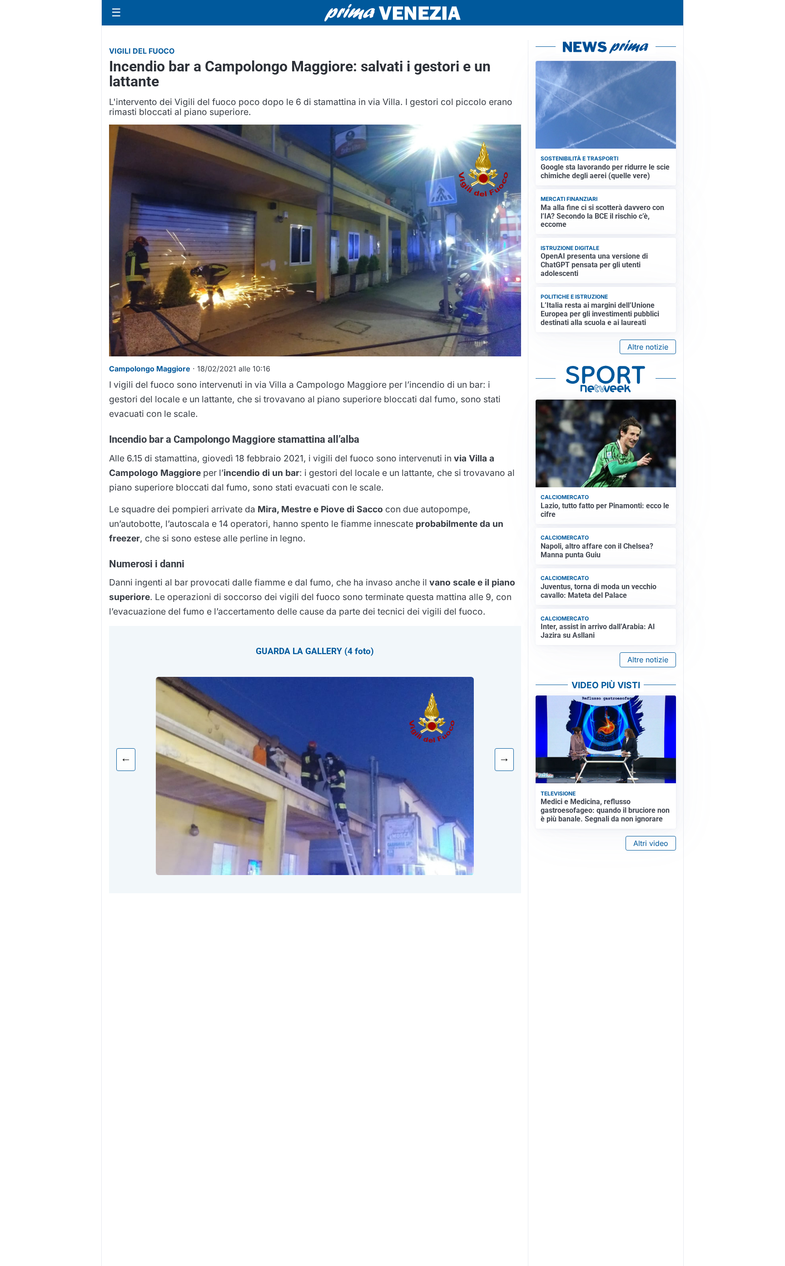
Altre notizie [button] (647, 346)
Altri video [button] (650, 843)
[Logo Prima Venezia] (392, 13)
